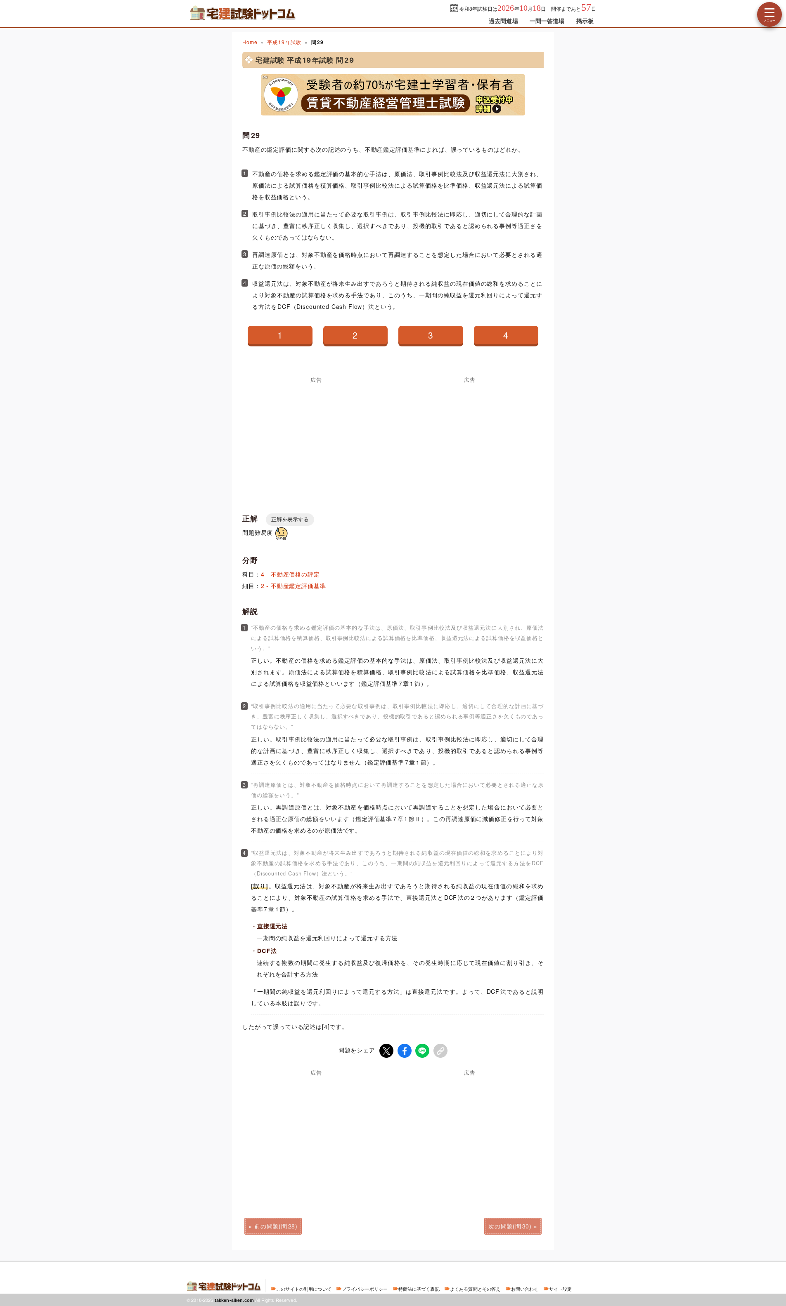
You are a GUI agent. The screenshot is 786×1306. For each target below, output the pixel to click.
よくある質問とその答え (475, 1288)
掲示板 (585, 20)
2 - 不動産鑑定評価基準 (293, 585)
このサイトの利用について (303, 1288)
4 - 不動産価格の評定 (290, 574)
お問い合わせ (525, 1288)
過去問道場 (503, 20)
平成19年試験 (284, 41)
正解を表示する (290, 519)
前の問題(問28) (276, 1226)
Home (249, 41)
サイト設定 (560, 1288)
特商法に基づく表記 (419, 1288)
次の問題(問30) (510, 1226)
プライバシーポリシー (365, 1288)
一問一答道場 (547, 20)
